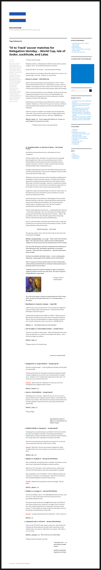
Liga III (15, 85)
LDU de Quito (15, 83)
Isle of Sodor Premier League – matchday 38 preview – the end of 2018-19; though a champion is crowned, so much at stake (81, 118)
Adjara (10, 63)
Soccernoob (15, 28)
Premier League (13, 92)
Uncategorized (75, 144)
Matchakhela (12, 88)
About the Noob (75, 46)
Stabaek (16, 96)
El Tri (18, 70)
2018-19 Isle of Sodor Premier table (80, 138)
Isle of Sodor (17, 75)
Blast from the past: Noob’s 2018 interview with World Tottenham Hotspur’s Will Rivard (81, 105)
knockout (14, 82)
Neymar (15, 89)
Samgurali (16, 95)
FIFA (20, 70)
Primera (18, 92)
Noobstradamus (12, 91)
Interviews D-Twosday (77, 141)
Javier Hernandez (13, 79)
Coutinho (18, 69)
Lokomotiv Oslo (12, 86)
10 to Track (11, 61)
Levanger (11, 85)
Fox (14, 72)
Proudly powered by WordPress (23, 563)
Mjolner (11, 89)
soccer (11, 96)
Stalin (19, 96)
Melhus (17, 88)
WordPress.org (75, 158)
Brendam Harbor (13, 66)
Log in (73, 153)
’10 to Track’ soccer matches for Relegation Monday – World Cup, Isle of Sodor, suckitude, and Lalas (37, 51)
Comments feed (76, 156)
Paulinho (19, 91)
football (11, 72)
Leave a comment (13, 101)
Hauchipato (11, 75)
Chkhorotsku (15, 68)
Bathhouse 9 (16, 65)
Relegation (16, 93)
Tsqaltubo (11, 98)
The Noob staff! (75, 142)
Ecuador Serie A (12, 70)
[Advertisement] (82, 73)
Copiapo (14, 69)
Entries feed (75, 155)
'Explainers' (75, 129)
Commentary (75, 139)
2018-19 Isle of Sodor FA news (78, 132)
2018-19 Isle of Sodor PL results (79, 136)
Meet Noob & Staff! (76, 47)
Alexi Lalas (15, 63)
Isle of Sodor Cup (13, 76)
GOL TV (12, 73)
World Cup (15, 99)
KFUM (14, 81)
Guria (15, 73)
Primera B (11, 93)
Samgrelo (11, 95)
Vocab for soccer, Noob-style (78, 52)
